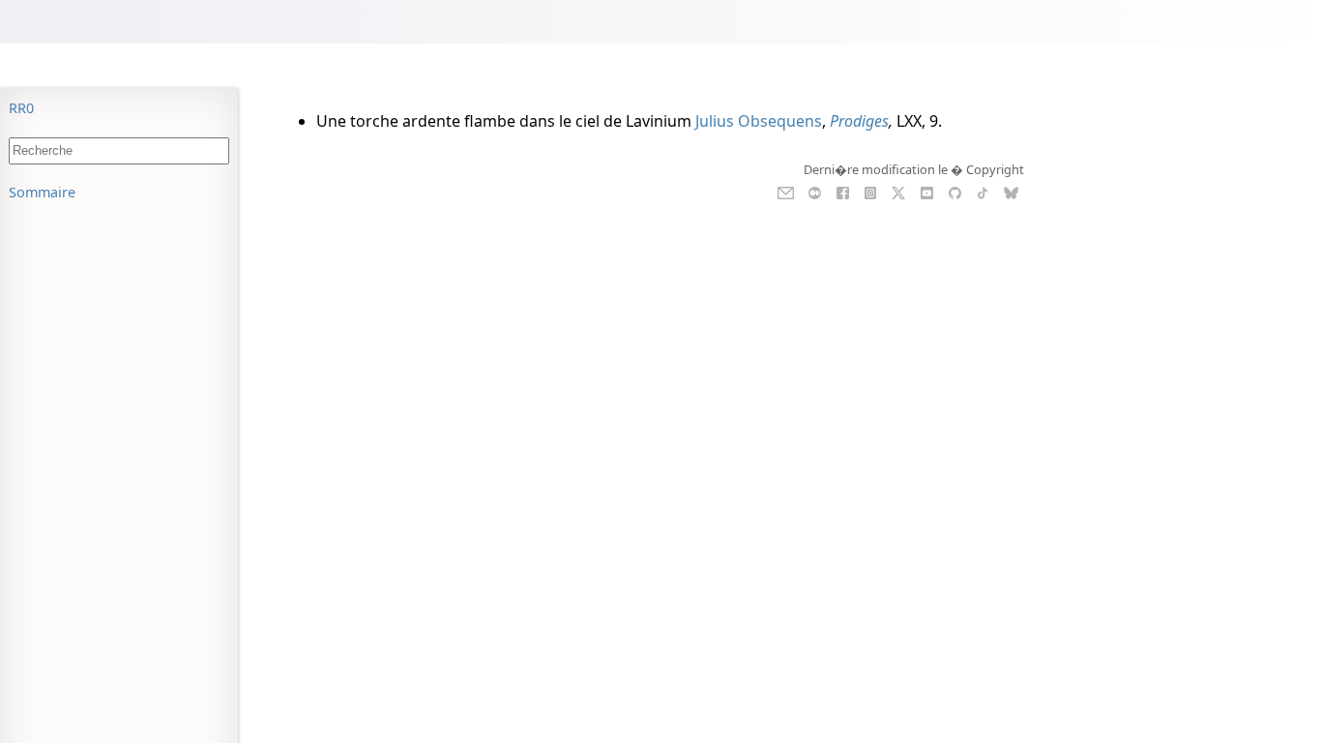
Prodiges (859, 121)
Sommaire (42, 192)
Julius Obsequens (758, 121)
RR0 (21, 108)
